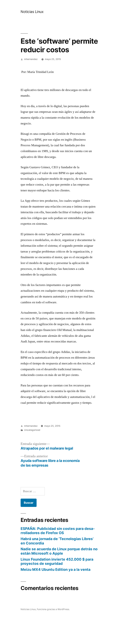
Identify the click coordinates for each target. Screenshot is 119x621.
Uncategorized (32, 430)
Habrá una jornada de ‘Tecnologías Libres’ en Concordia (57, 541)
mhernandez (31, 59)
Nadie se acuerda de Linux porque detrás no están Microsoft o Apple (59, 551)
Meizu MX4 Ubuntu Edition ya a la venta (55, 569)
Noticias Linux (32, 11)
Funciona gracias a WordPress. (53, 609)
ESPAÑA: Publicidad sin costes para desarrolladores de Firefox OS (58, 530)
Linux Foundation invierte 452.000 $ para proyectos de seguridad (57, 561)
